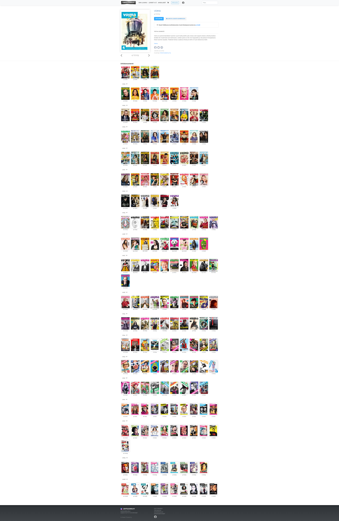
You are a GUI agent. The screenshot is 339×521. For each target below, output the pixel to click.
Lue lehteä (158, 18)
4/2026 (198, 25)
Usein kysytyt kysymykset (129, 513)
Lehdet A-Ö (153, 2)
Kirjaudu (175, 2)
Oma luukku (143, 2)
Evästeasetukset (159, 513)
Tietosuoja (157, 510)
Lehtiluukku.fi (129, 509)
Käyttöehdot (158, 508)
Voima (156, 43)
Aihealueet (162, 2)
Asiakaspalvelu (125, 511)
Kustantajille (158, 512)
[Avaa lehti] (125, 72)
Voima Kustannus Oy (165, 53)
